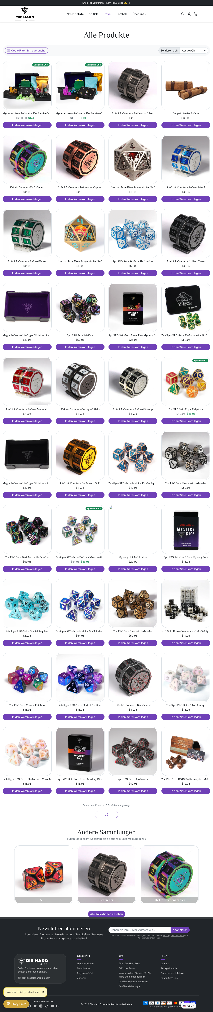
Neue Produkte (85, 963)
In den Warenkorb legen (27, 125)
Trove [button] (106, 14)
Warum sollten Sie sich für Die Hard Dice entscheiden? (135, 975)
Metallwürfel (83, 968)
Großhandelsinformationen (133, 981)
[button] (183, 13)
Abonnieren (180, 930)
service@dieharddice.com (36, 977)
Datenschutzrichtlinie (172, 973)
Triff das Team (127, 968)
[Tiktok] (46, 1006)
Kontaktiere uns (169, 978)
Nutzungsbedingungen (173, 935)
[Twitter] (35, 1006)
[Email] (58, 1006)
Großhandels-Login (129, 986)
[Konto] (189, 13)
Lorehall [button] (121, 14)
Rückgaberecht (169, 968)
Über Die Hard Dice (129, 963)
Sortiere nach (169, 50)
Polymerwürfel (85, 973)
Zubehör (81, 978)
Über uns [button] (138, 14)
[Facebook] (29, 1006)
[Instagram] (41, 1006)
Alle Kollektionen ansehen (106, 914)
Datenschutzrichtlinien (147, 938)
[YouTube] (52, 1006)
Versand (165, 963)
